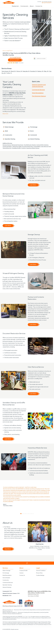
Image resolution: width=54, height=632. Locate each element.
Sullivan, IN (40, 71)
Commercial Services (38, 90)
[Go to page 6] (28, 513)
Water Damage (6, 570)
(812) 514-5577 (46, 2)
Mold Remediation (38, 93)
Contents (23, 148)
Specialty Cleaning (7, 585)
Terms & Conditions (40, 570)
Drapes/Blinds (37, 146)
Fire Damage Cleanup (39, 96)
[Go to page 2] (22, 513)
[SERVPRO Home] (9, 2)
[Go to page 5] (27, 513)
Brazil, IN (13, 71)
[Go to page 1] (21, 513)
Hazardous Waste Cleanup (32, 148)
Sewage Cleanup (7, 144)
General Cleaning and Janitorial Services (39, 85)
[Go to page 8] (31, 513)
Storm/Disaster (6, 577)
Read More (8, 549)
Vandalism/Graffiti (16, 148)
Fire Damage (6, 573)
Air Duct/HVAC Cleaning (42, 144)
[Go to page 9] (33, 513)
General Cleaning (7, 587)
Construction (6, 580)
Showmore (5, 113)
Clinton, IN (19, 71)
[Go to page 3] (24, 513)
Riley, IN (46, 71)
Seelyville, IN (26, 71)
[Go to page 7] (30, 513)
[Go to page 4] (25, 513)
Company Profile (23, 570)
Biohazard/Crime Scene (17, 144)
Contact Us (38, 6)
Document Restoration (27, 146)
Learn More (33, 185)
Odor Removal (44, 146)
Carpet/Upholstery (7, 146)
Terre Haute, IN (6, 71)
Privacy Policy (39, 573)
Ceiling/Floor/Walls (16, 146)
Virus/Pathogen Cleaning (30, 144)
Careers (21, 573)
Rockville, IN (33, 71)
